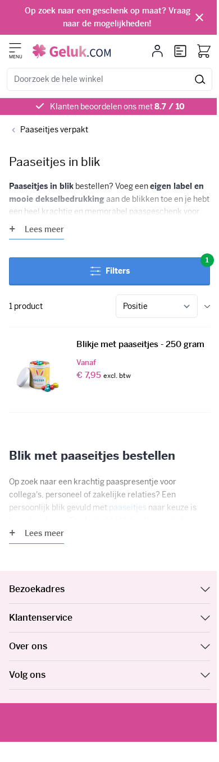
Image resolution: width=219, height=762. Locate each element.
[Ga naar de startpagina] (72, 51)
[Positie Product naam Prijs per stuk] (157, 306)
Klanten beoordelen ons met (117, 106)
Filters (157, 266)
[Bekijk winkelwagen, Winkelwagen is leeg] (203, 51)
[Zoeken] (200, 79)
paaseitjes (128, 507)
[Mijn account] (157, 51)
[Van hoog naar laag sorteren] (207, 306)
